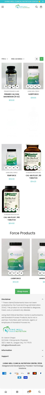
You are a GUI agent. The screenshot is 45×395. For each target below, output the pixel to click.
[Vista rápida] (17, 86)
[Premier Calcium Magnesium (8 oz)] (12, 76)
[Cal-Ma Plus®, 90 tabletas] (33, 157)
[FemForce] (12, 157)
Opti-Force (11, 136)
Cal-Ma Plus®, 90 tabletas (33, 176)
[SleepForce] (33, 76)
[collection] (17, 392)
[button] (41, 6)
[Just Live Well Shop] (22, 7)
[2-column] (41, 59)
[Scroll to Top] (41, 384)
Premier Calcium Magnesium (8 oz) (12, 95)
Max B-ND (33, 136)
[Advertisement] (22, 33)
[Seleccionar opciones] (28, 168)
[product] (5, 392)
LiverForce (16, 278)
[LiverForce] (16, 257)
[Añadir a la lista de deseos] (10, 86)
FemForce (11, 175)
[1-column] (37, 59)
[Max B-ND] (33, 118)
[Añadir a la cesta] (6, 86)
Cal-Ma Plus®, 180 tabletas (12, 218)
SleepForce (33, 94)
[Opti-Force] (12, 118)
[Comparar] (13, 86)
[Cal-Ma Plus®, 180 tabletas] (12, 199)
